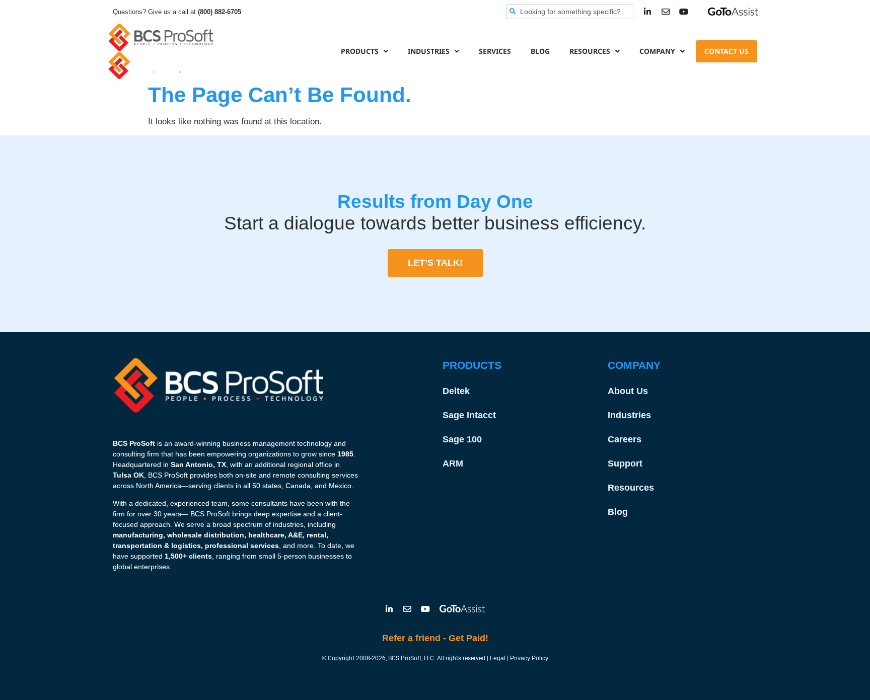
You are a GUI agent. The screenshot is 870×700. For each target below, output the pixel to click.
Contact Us (726, 51)
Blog (540, 51)
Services (495, 51)
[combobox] (569, 11)
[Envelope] (666, 12)
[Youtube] (684, 12)
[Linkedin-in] (647, 12)
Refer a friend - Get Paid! (435, 638)
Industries (429, 51)
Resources (589, 51)
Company (657, 51)
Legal (497, 658)
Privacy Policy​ (529, 658)
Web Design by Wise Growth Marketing (435, 681)
